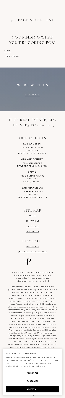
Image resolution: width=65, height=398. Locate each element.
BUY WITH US (32, 221)
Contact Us (32, 95)
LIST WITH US (32, 226)
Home (7, 51)
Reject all (32, 373)
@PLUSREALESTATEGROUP (32, 251)
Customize (33, 381)
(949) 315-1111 (32, 246)
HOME (32, 216)
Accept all (33, 389)
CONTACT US (32, 231)
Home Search (12, 56)
